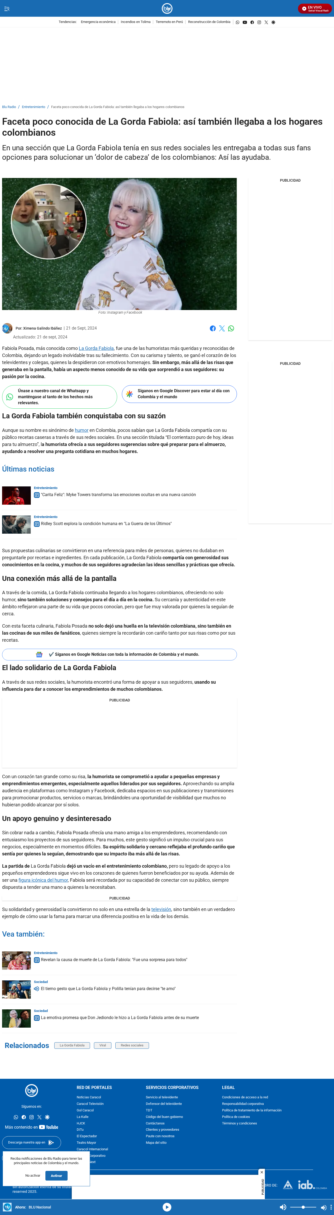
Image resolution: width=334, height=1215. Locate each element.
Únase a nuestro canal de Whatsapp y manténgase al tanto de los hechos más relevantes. (55, 396)
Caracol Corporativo (91, 1156)
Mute (283, 1207)
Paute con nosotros (160, 1136)
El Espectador (87, 1136)
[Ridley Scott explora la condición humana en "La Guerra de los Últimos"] (16, 524)
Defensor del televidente (164, 1104)
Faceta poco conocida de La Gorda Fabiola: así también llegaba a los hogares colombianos (117, 107)
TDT (149, 1110)
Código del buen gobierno (164, 1117)
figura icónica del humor (43, 880)
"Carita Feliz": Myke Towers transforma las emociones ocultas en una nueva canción (118, 494)
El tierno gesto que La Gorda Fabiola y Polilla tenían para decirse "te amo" (108, 988)
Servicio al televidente (162, 1097)
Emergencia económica (98, 22)
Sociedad (41, 982)
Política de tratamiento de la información (252, 1110)
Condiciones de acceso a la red (245, 1097)
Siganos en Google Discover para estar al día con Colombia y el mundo (184, 393)
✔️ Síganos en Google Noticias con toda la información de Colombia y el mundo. (124, 654)
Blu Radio (9, 107)
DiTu (80, 1130)
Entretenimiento (33, 107)
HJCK (81, 1123)
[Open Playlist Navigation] (331, 1207)
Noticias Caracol (89, 1097)
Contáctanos (155, 1123)
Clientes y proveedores (162, 1130)
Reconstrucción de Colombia (209, 22)
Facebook (213, 331)
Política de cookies (236, 1117)
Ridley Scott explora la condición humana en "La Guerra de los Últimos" (106, 523)
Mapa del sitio (156, 1143)
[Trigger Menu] (6, 8)
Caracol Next (86, 1162)
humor (81, 430)
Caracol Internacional (92, 1149)
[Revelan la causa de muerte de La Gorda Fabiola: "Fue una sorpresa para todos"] (16, 960)
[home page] (167, 8)
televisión (161, 909)
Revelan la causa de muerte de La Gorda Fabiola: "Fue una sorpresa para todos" (114, 959)
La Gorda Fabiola (96, 348)
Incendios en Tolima (136, 22)
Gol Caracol (85, 1110)
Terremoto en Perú (169, 22)
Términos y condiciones (239, 1123)
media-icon (167, 1207)
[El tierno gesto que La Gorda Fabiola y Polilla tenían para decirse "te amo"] (16, 989)
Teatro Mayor (86, 1143)
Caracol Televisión (90, 1104)
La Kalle (82, 1117)
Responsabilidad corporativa (243, 1104)
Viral (102, 1045)
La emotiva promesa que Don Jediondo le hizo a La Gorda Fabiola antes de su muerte (120, 1017)
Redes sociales (132, 1045)
